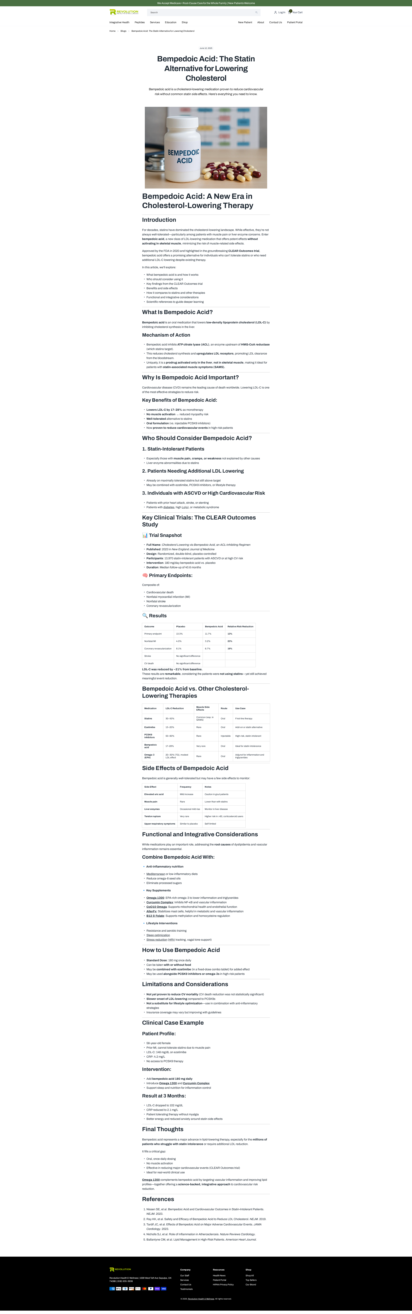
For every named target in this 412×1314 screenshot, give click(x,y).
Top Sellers (251, 1280)
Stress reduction (156, 939)
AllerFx (151, 911)
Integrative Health (119, 22)
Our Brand (251, 1284)
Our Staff (184, 1275)
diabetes (168, 507)
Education (171, 22)
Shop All (250, 1275)
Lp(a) (185, 507)
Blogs (123, 31)
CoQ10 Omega (156, 906)
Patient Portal (295, 22)
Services (155, 22)
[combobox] (204, 12)
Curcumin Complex (159, 902)
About (260, 22)
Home (112, 31)
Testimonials (186, 1289)
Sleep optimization (158, 935)
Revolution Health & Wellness (201, 1299)
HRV (172, 939)
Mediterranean (155, 874)
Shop (185, 22)
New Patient (245, 22)
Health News (219, 1275)
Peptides (140, 22)
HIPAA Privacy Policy (223, 1284)
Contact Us (275, 22)
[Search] (256, 12)
